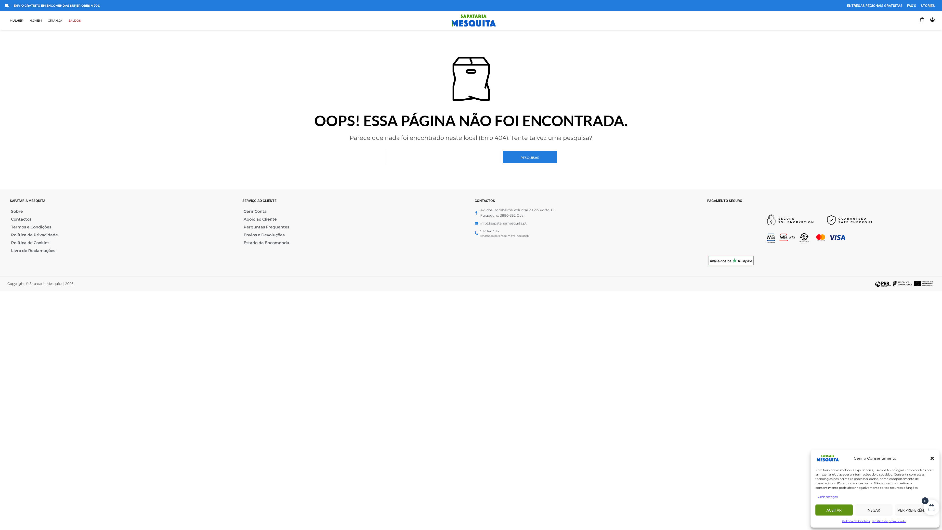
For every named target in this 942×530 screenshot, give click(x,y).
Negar (874, 510)
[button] (932, 458)
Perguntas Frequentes (266, 227)
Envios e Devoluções (264, 235)
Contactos (21, 219)
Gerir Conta (255, 211)
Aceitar (834, 510)
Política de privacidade (889, 521)
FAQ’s (911, 6)
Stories (928, 6)
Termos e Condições (31, 227)
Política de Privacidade (34, 235)
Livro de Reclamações (33, 250)
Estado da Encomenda (266, 242)
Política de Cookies (856, 521)
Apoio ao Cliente (260, 219)
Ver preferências (915, 510)
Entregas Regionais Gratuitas (875, 6)
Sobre (17, 211)
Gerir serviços (828, 497)
